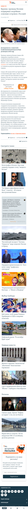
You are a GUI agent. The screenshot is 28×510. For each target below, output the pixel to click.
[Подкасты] (2, 494)
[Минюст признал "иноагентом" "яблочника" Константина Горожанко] (14, 355)
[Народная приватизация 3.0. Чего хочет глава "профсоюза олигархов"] (14, 256)
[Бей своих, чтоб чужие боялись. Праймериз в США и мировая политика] (14, 305)
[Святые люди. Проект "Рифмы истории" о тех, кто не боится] (14, 404)
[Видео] (17, 508)
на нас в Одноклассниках (18, 133)
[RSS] (22, 491)
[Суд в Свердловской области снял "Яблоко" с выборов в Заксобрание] (14, 378)
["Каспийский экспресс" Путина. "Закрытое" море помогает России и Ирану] (14, 233)
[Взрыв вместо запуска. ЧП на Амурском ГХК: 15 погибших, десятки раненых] (14, 425)
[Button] (11, 21)
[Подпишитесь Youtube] (12, 491)
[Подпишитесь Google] (2, 491)
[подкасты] (11, 508)
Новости (3, 6)
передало (3, 64)
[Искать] (24, 508)
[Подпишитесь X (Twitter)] (9, 491)
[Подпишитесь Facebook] (5, 491)
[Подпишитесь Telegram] (15, 491)
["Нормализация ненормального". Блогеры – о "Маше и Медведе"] (14, 279)
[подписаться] (5, 494)
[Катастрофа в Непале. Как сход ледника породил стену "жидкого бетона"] (14, 156)
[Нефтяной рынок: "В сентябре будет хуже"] (14, 328)
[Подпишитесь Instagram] (18, 491)
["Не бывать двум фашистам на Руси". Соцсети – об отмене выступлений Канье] (14, 179)
